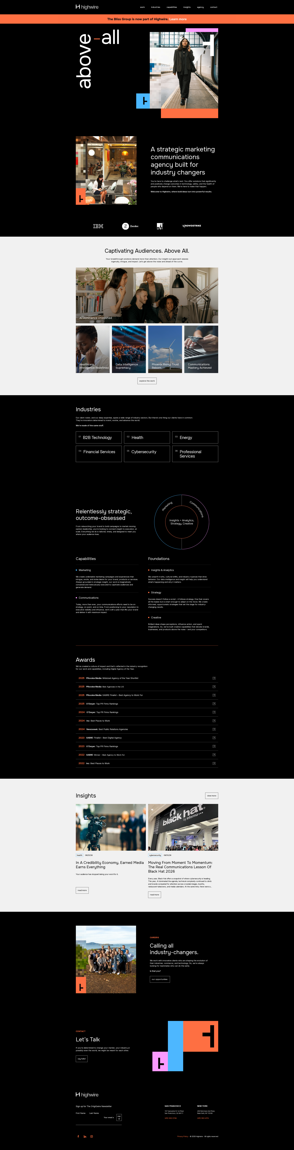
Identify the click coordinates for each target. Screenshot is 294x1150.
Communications (89, 597)
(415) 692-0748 (171, 1118)
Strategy (156, 592)
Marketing (85, 570)
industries (155, 7)
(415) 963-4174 (203, 1118)
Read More (82, 890)
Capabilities (172, 7)
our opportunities (160, 979)
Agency (200, 7)
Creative (156, 617)
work (142, 7)
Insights (187, 7)
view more (211, 796)
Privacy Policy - (183, 1136)
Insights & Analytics (162, 570)
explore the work (147, 381)
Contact (213, 7)
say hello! (82, 1059)
